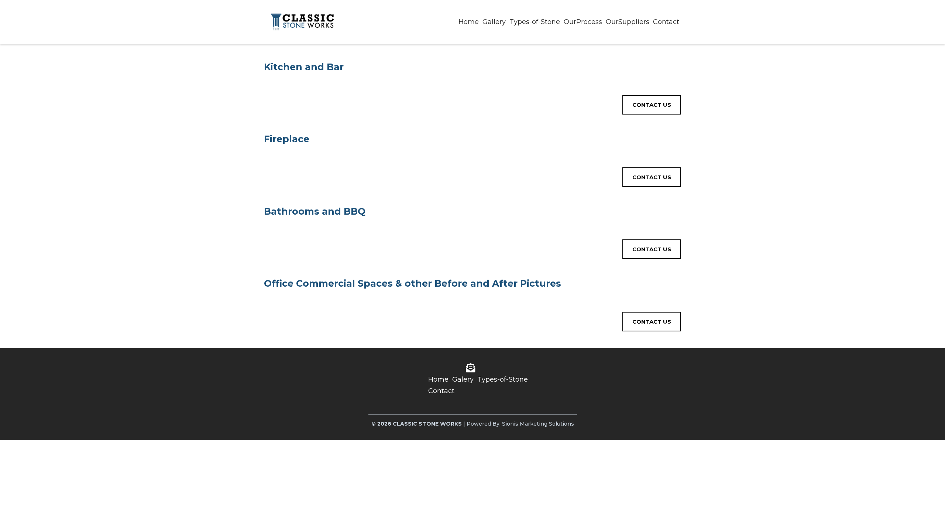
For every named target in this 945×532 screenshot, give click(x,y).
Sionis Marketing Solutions (538, 423)
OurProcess (583, 22)
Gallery (494, 22)
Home (468, 22)
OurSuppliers (627, 22)
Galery (463, 379)
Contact (666, 22)
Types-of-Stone (534, 22)
